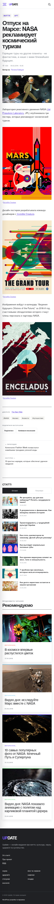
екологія (5, 883)
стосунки (6, 879)
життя (7, 15)
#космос (15, 418)
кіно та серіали (34, 870)
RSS (4, 863)
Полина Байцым (17, 69)
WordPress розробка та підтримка (13, 900)
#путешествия (38, 418)
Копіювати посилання (26, 430)
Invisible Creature (9, 202)
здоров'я (6, 874)
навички (31, 874)
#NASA (6, 418)
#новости (25, 418)
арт (16, 15)
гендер (31, 879)
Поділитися (8, 430)
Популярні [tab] (39, 490)
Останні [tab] (15, 490)
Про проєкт (7, 859)
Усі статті (6, 855)
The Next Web (17, 412)
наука (4, 870)
